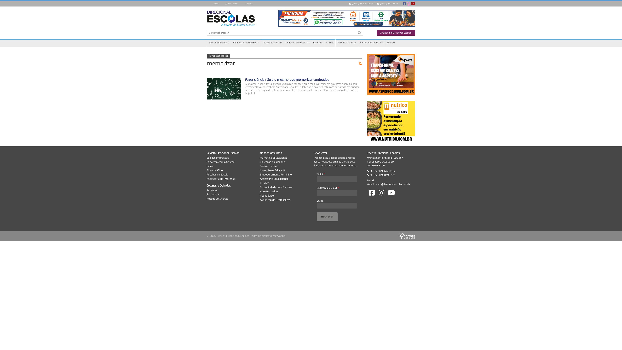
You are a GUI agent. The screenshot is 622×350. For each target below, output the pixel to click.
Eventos (317, 42)
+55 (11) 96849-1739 (390, 3)
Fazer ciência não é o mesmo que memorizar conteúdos (287, 79)
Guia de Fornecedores (245, 42)
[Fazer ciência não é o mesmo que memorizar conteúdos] (224, 88)
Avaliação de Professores (275, 200)
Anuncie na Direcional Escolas (395, 32)
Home (215, 3)
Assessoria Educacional (274, 179)
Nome (321, 174)
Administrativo (269, 191)
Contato (249, 3)
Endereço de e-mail (328, 188)
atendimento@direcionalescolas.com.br (389, 184)
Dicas (210, 166)
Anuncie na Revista (370, 42)
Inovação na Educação (273, 170)
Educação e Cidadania (273, 162)
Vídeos (330, 42)
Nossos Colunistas (217, 198)
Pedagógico (267, 195)
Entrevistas (213, 194)
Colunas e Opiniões (296, 42)
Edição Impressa (218, 42)
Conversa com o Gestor (220, 162)
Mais (389, 42)
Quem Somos (232, 3)
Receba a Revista (347, 42)
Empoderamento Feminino (276, 174)
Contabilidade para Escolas (276, 187)
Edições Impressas (218, 157)
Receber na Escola (217, 174)
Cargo (320, 200)
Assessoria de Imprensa (221, 179)
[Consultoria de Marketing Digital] (407, 235)
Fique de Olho (215, 170)
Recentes (212, 190)
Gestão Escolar (271, 42)
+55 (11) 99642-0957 (363, 3)
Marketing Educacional (273, 157)
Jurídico (264, 183)
